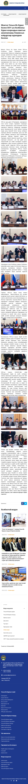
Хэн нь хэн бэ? (4, 701)
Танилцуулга (4, 695)
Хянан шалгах (4, 709)
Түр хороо (5, 623)
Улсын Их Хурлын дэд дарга (7, 721)
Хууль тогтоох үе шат (6, 707)
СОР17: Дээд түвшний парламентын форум (13, 639)
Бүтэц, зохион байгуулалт (7, 699)
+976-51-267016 (7, 670)
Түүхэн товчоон (4, 697)
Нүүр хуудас (3, 14)
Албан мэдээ (6, 15)
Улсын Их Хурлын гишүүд (9, 614)
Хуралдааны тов (5, 703)
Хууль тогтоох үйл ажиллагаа (8, 737)
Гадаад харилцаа (5, 741)
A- (26, 19)
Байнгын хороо (7, 617)
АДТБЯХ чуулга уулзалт (9, 635)
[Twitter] (14, 781)
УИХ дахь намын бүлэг (6, 711)
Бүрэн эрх (3, 705)
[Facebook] (11, 781)
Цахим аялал (4, 752)
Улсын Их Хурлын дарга (9, 611)
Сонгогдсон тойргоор (6, 729)
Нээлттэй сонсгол (7, 632)
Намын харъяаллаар (6, 727)
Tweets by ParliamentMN (7, 646)
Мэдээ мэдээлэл (12, 14)
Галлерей (3, 750)
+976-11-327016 (7, 671)
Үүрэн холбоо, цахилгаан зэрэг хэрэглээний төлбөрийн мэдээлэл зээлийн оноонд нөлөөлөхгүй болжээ (13, 585)
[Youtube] (16, 781)
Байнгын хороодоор (6, 725)
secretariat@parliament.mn (9, 675)
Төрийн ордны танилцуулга (7, 748)
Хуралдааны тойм (7, 626)
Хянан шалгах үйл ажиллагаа (8, 739)
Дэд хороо (6, 620)
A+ (26, 23)
